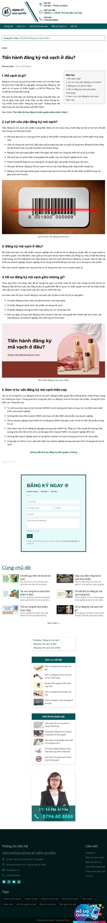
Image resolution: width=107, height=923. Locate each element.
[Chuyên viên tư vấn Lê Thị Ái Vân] (53, 795)
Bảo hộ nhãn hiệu (48, 904)
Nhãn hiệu (8, 904)
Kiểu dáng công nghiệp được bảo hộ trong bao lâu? (59, 742)
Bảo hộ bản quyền (70, 898)
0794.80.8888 (51, 20)
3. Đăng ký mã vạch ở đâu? (79, 85)
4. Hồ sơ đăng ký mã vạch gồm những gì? (81, 91)
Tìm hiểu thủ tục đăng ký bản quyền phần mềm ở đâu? (40, 112)
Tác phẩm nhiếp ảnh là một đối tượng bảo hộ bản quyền (58, 733)
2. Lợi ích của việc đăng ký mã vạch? (84, 82)
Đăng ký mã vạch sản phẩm (47, 647)
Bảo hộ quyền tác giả (26, 904)
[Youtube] (14, 882)
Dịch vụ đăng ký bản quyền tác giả (58, 668)
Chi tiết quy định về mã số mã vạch (35, 577)
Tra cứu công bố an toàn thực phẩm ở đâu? (35, 593)
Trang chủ (90, 852)
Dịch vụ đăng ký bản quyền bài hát (58, 693)
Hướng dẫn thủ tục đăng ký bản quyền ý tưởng (53, 452)
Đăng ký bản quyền (94, 857)
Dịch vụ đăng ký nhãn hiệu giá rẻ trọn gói (59, 702)
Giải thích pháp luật (95, 866)
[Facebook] (4, 882)
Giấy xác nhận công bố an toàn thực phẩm (88, 577)
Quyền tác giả (31, 898)
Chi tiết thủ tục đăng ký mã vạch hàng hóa (88, 593)
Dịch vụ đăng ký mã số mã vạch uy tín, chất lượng (58, 676)
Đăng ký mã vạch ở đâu (45, 644)
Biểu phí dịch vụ (93, 862)
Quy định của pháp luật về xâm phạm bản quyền (58, 759)
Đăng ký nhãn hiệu (49, 898)
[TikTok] (19, 882)
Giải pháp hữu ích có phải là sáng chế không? (57, 725)
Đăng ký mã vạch (51, 640)
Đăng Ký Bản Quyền (45, 920)
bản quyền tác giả (68, 904)
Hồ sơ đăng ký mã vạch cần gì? (89, 608)
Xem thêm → (53, 623)
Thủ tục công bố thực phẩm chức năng (34, 608)
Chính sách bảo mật (70, 541)
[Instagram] (9, 882)
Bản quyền (87, 898)
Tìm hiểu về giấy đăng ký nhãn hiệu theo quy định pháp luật (58, 750)
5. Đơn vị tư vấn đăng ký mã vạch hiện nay (82, 98)
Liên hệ (89, 876)
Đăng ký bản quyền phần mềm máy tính (58, 685)
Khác (4, 48)
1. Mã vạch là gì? (73, 78)
